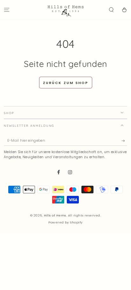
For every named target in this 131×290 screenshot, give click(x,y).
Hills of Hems (55, 215)
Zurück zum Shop (65, 82)
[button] (111, 9)
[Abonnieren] (124, 140)
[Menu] (6, 9)
